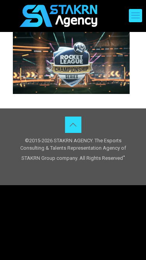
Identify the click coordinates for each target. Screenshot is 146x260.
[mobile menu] (135, 15)
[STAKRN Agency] (58, 15)
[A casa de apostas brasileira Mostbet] (124, 155)
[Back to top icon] (73, 125)
